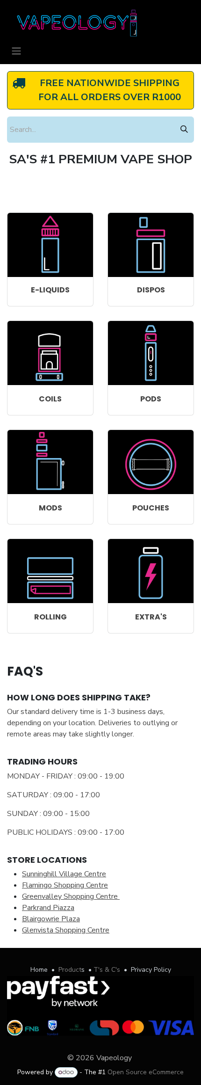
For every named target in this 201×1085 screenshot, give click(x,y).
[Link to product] (50, 245)
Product (69, 969)
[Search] (184, 130)
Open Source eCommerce (146, 1072)
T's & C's (106, 969)
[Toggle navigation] (16, 50)
